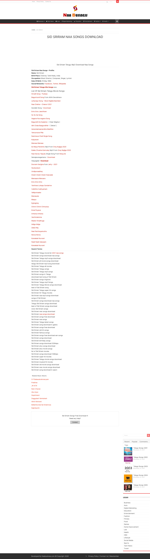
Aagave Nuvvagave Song (40, 118)
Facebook (48, 84)
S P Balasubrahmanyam (40, 379)
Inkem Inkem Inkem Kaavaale (42, 175)
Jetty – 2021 (52, 164)
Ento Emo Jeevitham (39, 111)
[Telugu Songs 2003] (128, 469)
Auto (58, 21)
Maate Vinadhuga (37, 221)
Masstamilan (114, 556)
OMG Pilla (34, 228)
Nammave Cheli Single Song (41, 136)
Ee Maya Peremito (38, 147)
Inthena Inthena (37, 214)
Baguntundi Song (37, 97)
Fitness (126, 519)
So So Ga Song (36, 115)
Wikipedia (62, 84)
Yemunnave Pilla (37, 132)
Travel (126, 548)
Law (125, 530)
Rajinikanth (35, 408)
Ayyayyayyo (35, 168)
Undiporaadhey (37, 171)
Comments (144, 442)
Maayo (33, 199)
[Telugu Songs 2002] (128, 461)
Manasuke (35, 196)
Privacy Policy (40, 1)
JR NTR (34, 386)
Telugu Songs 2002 (141, 457)
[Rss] (107, 2)
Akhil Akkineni (36, 401)
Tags (126, 445)
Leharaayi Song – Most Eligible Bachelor (46, 101)
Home (33, 1)
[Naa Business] (75, 11)
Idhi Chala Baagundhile (39, 125)
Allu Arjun (34, 392)
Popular (134, 442)
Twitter (55, 84)
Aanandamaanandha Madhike (42, 129)
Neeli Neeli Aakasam (38, 242)
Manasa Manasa (37, 143)
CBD (125, 535)
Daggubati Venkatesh (39, 398)
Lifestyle (127, 538)
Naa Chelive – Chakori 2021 (41, 104)
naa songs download (47, 314)
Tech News (51, 21)
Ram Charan (36, 389)
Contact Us (48, 1)
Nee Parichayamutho (39, 231)
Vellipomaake (36, 192)
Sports (126, 543)
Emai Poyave (36, 210)
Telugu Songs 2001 (140, 448)
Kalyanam (35, 140)
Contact (75, 422)
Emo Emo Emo (36, 182)
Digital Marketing (67, 21)
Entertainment (88, 21)
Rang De (63, 154)
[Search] (117, 1)
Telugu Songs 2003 (141, 466)
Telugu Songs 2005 (141, 485)
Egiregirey (35, 203)
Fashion (97, 21)
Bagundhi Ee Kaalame (39, 122)
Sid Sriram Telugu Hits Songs (42, 87)
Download (47, 108)
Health (105, 21)
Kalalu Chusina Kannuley (40, 150)
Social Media (128, 540)
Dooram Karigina (37, 164)
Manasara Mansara (38, 178)
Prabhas (34, 382)
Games (126, 524)
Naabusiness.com (48, 556)
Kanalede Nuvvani (38, 238)
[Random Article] (117, 21)
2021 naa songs (58, 253)
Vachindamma (36, 217)
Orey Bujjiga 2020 (59, 147)
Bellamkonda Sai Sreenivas (41, 405)
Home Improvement (131, 527)
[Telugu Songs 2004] (128, 478)
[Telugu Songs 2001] (128, 451)
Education (78, 21)
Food (126, 521)
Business (41, 21)
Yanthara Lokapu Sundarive (41, 185)
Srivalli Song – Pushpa (39, 94)
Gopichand (35, 395)
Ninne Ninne (36, 235)
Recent (127, 442)
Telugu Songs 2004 (141, 475)
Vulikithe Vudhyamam (39, 189)
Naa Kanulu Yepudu (38, 154)
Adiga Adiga (35, 224)
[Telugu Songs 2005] (128, 488)
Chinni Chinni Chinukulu (40, 207)
